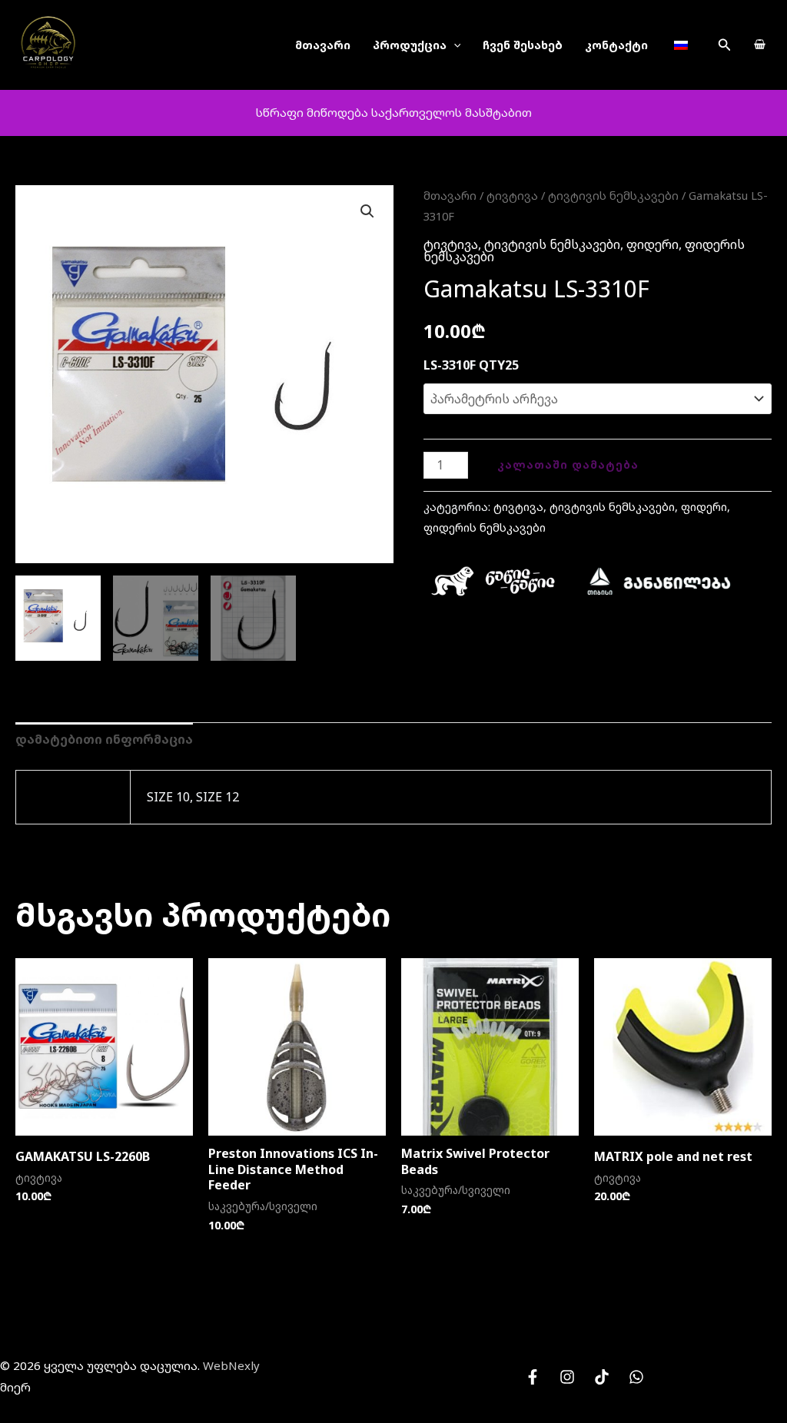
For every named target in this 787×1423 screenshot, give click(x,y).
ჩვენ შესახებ (523, 45)
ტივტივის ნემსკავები (613, 195)
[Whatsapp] (636, 1377)
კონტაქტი (616, 45)
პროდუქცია (410, 45)
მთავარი (322, 45)
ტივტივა (512, 195)
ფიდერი (652, 244)
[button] (725, 45)
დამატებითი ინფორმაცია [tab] (104, 739)
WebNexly (231, 1365)
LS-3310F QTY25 (471, 365)
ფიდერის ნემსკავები (484, 527)
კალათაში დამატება (568, 464)
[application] (454, 45)
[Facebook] (532, 1377)
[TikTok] (601, 1377)
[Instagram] (567, 1377)
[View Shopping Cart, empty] (759, 45)
